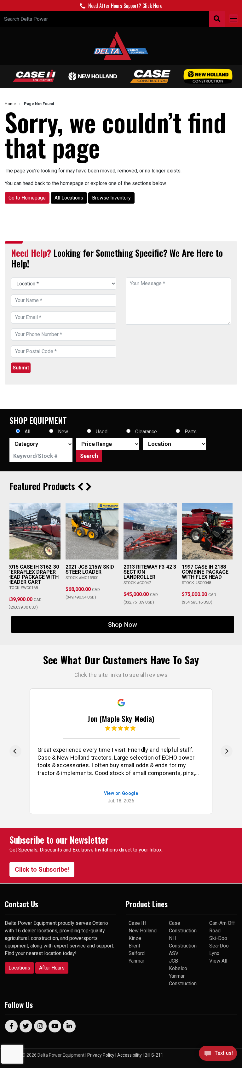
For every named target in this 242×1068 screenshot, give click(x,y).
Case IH (137, 923)
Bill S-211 (154, 1055)
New (63, 432)
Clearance (146, 432)
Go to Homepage (27, 198)
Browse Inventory (111, 198)
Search (89, 456)
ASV (173, 953)
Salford (137, 953)
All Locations (69, 198)
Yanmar (136, 961)
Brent (134, 946)
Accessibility (129, 1055)
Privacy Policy (100, 1055)
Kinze (135, 938)
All (27, 432)
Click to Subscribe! (42, 869)
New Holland (143, 931)
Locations (19, 968)
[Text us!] (218, 1055)
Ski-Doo (218, 938)
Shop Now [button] (122, 624)
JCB (173, 961)
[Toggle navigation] (233, 19)
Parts (191, 432)
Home (10, 103)
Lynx (214, 953)
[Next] (227, 751)
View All (218, 961)
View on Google (121, 793)
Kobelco (178, 968)
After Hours (52, 968)
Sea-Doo (219, 946)
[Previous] (15, 751)
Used (101, 432)
